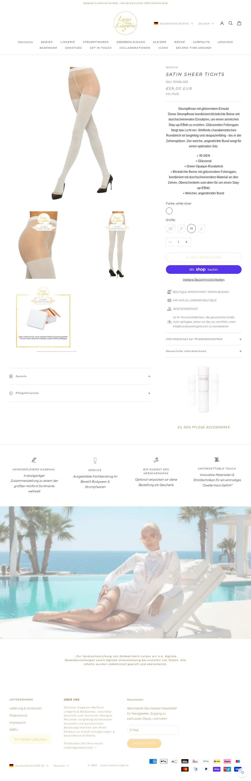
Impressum (17, 722)
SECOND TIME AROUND (194, 47)
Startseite (25, 41)
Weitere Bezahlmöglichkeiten (204, 279)
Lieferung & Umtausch (25, 708)
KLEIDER (159, 41)
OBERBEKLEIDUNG (131, 41)
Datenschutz (18, 715)
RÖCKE (179, 41)
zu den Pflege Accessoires (204, 427)
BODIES (47, 41)
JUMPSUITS (201, 41)
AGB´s (13, 730)
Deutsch (204, 23)
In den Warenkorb (204, 257)
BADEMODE (48, 47)
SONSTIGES (73, 47)
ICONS (163, 47)
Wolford (172, 67)
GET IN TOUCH (101, 47)
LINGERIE (67, 41)
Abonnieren (144, 743)
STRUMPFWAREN (96, 41)
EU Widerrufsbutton (31, 739)
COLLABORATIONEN (135, 47)
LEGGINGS (225, 41)
